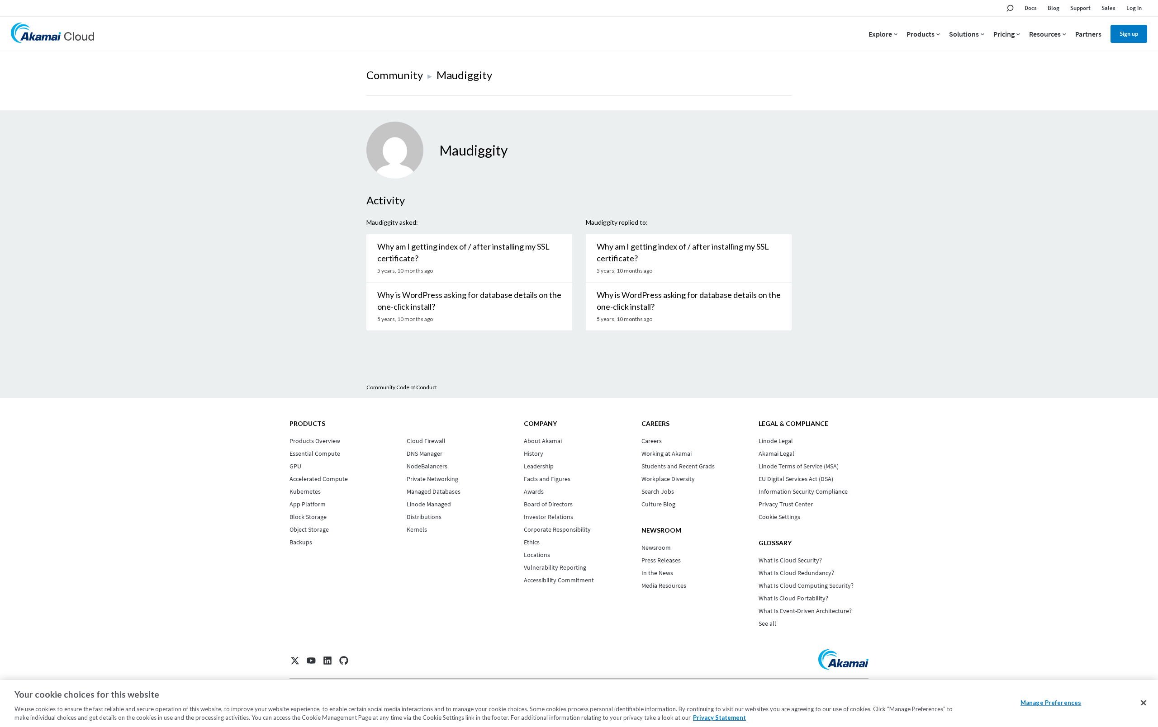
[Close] (1143, 703)
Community (394, 74)
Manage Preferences (1050, 702)
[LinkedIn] (327, 660)
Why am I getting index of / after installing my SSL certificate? (463, 252)
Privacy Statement (719, 717)
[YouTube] (311, 660)
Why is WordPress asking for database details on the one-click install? (469, 301)
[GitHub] (343, 660)
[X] (295, 660)
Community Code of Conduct (401, 387)
